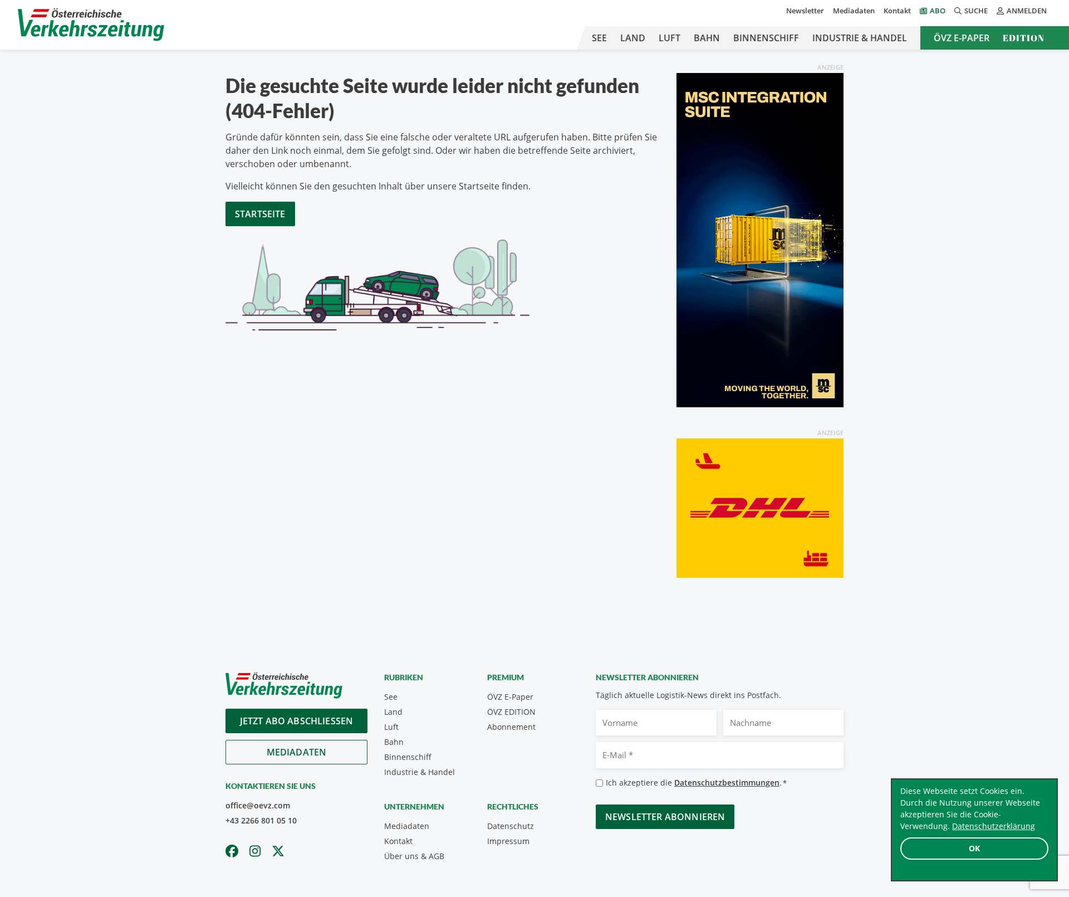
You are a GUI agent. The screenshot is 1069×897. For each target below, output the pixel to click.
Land (632, 38)
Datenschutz (510, 826)
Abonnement (511, 727)
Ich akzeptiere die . (696, 782)
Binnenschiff (766, 38)
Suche (976, 11)
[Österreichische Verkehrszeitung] (91, 24)
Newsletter (805, 11)
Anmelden (1027, 11)
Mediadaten (854, 11)
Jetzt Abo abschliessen (297, 721)
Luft (669, 38)
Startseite (260, 214)
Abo (937, 11)
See (599, 38)
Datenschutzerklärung (993, 826)
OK (974, 848)
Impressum (508, 841)
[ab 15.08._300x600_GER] (760, 239)
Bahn (707, 38)
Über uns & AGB (414, 856)
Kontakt (897, 11)
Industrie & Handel (859, 38)
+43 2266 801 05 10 (261, 820)
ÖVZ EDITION (511, 711)
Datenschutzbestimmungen (726, 782)
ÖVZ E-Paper (961, 38)
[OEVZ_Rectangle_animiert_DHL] (760, 507)
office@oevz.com (257, 805)
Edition (1024, 38)
